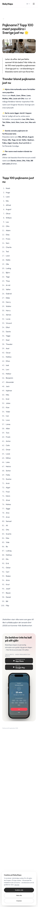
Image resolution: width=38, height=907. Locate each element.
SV (27, 4)
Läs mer (16, 885)
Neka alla (19, 895)
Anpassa (19, 901)
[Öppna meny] (34, 4)
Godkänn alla (19, 890)
